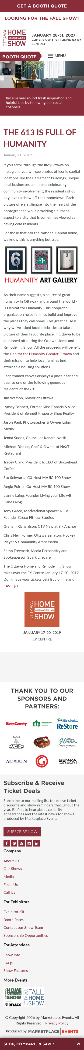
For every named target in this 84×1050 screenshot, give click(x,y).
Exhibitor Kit (14, 912)
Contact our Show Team (23, 928)
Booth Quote (19, 56)
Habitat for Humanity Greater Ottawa (41, 354)
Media (9, 877)
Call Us (9, 892)
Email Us (11, 885)
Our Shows (13, 869)
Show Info (12, 955)
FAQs (8, 963)
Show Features (16, 971)
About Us (11, 861)
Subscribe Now (22, 832)
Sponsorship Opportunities (26, 935)
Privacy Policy (56, 1023)
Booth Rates (14, 920)
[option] (42, 88)
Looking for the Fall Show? (42, 18)
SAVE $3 (11, 586)
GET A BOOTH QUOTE (42, 6)
